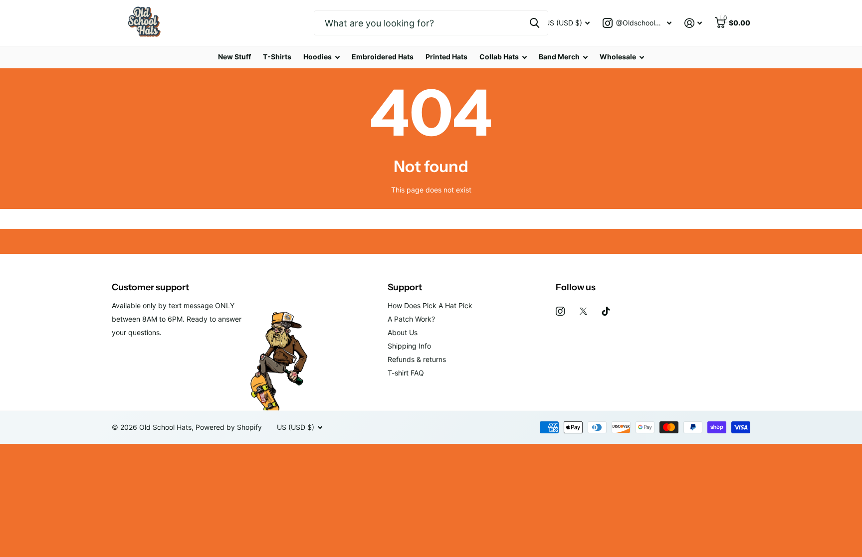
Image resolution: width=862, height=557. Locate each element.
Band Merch (559, 56)
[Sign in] (693, 23)
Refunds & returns (417, 359)
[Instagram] (560, 311)
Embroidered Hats (383, 56)
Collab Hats (499, 56)
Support (405, 287)
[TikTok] (606, 311)
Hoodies (317, 56)
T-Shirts (277, 56)
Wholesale (618, 56)
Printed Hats (446, 56)
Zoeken (534, 22)
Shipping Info (409, 346)
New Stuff (234, 56)
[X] (583, 311)
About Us (403, 332)
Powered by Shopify (229, 427)
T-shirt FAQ (406, 373)
